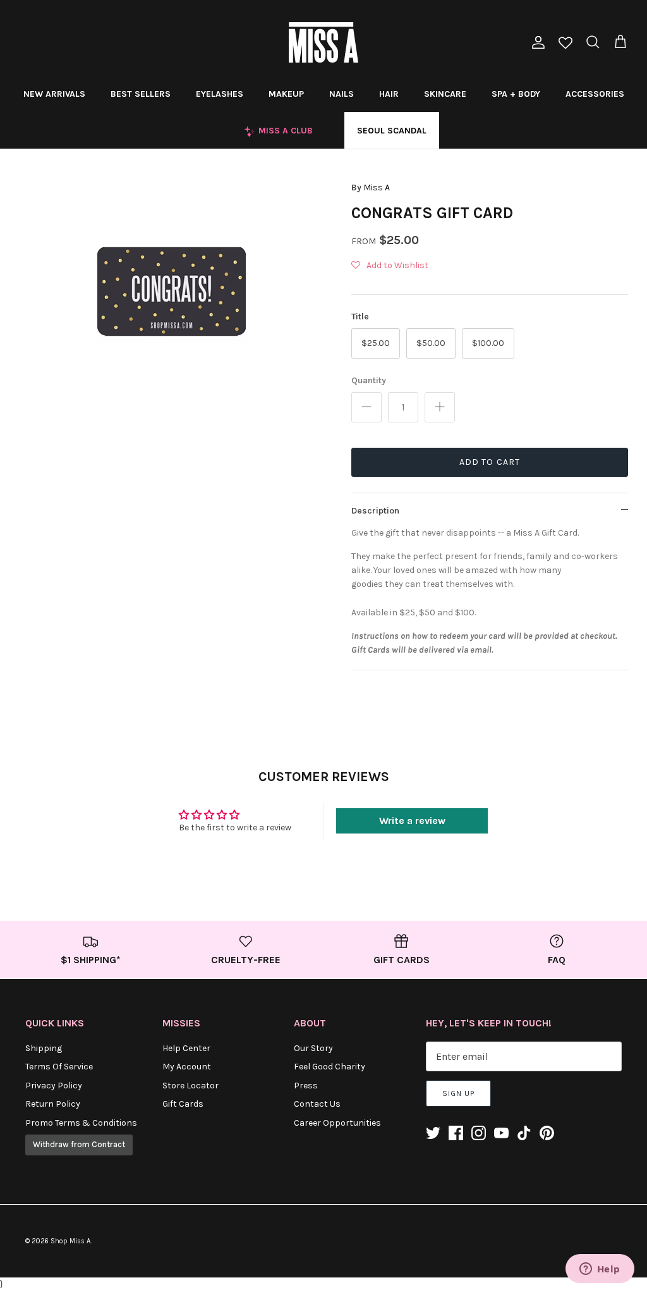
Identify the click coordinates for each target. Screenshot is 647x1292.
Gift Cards (182, 1103)
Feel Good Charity (329, 1066)
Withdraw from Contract (79, 1144)
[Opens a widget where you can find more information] (599, 1270)
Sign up (458, 1093)
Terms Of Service (59, 1066)
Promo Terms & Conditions (81, 1122)
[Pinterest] (547, 1133)
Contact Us (317, 1103)
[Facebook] (456, 1133)
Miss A (376, 187)
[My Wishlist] (565, 44)
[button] (389, 265)
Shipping (43, 1048)
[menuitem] (54, 93)
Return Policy (52, 1103)
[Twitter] (433, 1133)
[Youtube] (501, 1133)
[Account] (536, 42)
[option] (171, 291)
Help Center (186, 1048)
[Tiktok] (524, 1133)
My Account (186, 1066)
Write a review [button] (412, 821)
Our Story (313, 1048)
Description (375, 510)
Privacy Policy (53, 1085)
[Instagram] (478, 1133)
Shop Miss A (70, 1241)
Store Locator (190, 1085)
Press (306, 1085)
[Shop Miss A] (323, 42)
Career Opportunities (337, 1122)
